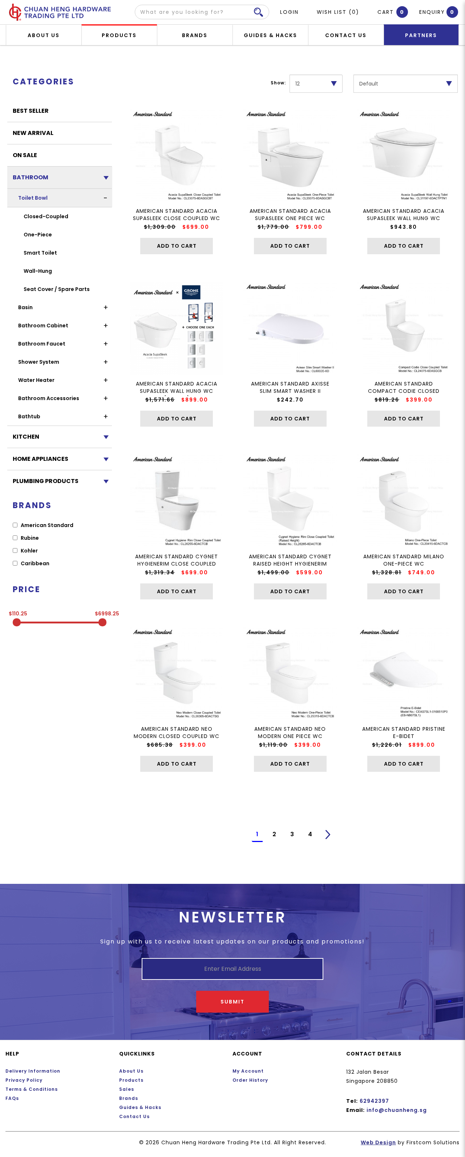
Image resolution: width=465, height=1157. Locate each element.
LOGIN (289, 12)
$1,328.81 (386, 572)
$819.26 (387, 399)
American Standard (46, 525)
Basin (25, 307)
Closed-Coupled (46, 216)
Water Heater (36, 380)
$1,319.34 (160, 572)
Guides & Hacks (140, 1107)
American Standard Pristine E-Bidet (403, 732)
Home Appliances (40, 459)
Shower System (38, 362)
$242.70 (290, 399)
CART (387, 12)
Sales (126, 1089)
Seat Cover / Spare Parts (57, 289)
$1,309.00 (160, 227)
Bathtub (29, 416)
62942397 (374, 1101)
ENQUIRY (432, 12)
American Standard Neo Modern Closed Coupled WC (176, 732)
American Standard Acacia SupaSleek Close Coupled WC (176, 214)
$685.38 (160, 745)
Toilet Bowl (33, 198)
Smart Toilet (40, 252)
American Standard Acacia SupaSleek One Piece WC (290, 214)
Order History (250, 1080)
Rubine (29, 538)
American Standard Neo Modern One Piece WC (290, 732)
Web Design (378, 1142)
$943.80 (403, 227)
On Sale (25, 155)
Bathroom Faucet (41, 343)
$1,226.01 (387, 745)
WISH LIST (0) (338, 12)
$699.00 (195, 227)
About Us (131, 1071)
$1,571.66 (160, 399)
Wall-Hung (38, 271)
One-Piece (38, 234)
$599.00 (309, 572)
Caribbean (34, 563)
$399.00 (419, 399)
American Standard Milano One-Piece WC (403, 560)
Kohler (29, 550)
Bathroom (30, 177)
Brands (128, 1098)
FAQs (12, 1098)
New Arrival (33, 133)
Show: (278, 83)
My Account (248, 1071)
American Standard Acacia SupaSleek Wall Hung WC (403, 214)
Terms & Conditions (31, 1089)
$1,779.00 (273, 227)
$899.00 (194, 399)
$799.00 (309, 227)
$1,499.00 (274, 572)
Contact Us (134, 1116)
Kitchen (26, 436)
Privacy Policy (24, 1080)
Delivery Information (32, 1071)
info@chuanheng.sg (397, 1110)
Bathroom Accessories (48, 398)
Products (131, 1080)
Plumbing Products (45, 481)
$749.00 (421, 572)
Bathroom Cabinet (43, 325)
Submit (232, 1001)
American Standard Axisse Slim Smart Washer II (290, 387)
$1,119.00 (273, 745)
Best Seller (31, 111)
